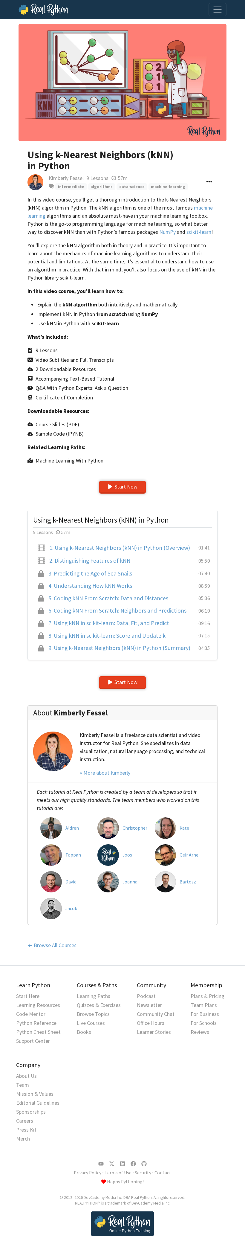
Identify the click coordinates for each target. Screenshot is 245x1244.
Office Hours (150, 1022)
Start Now (125, 486)
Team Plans (204, 1005)
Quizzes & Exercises (99, 1005)
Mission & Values (34, 1093)
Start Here (27, 996)
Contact (162, 1173)
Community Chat (155, 1014)
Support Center (33, 1040)
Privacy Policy (87, 1173)
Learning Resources (38, 1005)
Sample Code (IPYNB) (60, 433)
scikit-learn (198, 231)
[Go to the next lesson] (122, 82)
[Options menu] (209, 182)
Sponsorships (31, 1111)
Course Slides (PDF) (57, 424)
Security (143, 1173)
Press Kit (26, 1129)
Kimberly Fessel (66, 178)
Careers (24, 1120)
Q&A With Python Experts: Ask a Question (82, 387)
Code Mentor (30, 1014)
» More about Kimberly (105, 772)
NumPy (167, 231)
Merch (23, 1138)
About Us (26, 1075)
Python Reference (36, 1022)
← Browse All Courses (51, 945)
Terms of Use (118, 1173)
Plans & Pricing (207, 996)
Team (22, 1084)
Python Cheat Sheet (38, 1031)
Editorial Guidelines (37, 1102)
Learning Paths (93, 996)
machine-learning (168, 186)
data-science (132, 186)
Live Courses (91, 1022)
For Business (205, 1014)
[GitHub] (144, 1163)
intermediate (71, 186)
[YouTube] (101, 1163)
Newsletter (149, 1005)
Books (84, 1031)
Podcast (146, 996)
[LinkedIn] (122, 1163)
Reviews (200, 1031)
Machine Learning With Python (69, 460)
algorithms (102, 186)
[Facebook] (133, 1163)
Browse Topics (93, 1014)
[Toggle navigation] (217, 9)
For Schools (204, 1022)
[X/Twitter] (111, 1163)
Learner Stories (154, 1031)
